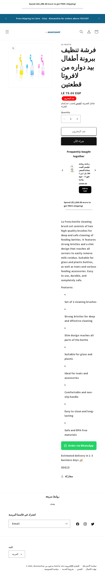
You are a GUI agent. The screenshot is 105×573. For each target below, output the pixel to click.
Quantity (65, 112)
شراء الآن (79, 141)
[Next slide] (95, 170)
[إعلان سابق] (6, 18)
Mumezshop (39, 566)
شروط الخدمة (68, 569)
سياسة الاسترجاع (90, 566)
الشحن (78, 103)
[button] (7, 32)
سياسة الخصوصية (51, 569)
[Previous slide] (62, 170)
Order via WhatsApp (81, 445)
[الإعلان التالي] (99, 18)
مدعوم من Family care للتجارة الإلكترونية (62, 566)
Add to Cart (85, 189)
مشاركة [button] (69, 476)
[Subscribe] (66, 524)
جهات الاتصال (91, 569)
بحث (52, 504)
